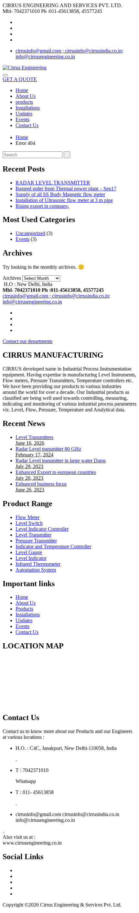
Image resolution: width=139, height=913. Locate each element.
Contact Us (27, 125)
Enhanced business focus (41, 484)
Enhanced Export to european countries (56, 472)
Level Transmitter (33, 535)
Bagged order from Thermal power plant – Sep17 (66, 188)
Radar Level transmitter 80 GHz (48, 449)
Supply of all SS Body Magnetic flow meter (60, 194)
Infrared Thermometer (38, 564)
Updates (24, 113)
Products (24, 608)
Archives (12, 278)
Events (22, 119)
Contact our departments (27, 341)
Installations (28, 108)
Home (22, 90)
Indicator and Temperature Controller (53, 546)
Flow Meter (27, 517)
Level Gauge (29, 552)
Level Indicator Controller (42, 529)
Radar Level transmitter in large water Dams (61, 460)
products (24, 102)
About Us (26, 96)
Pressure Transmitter (36, 540)
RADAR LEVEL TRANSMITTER (53, 182)
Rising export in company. (42, 206)
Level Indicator (31, 558)
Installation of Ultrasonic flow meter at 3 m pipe (64, 200)
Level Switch (29, 523)
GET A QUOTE (20, 79)
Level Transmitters (34, 437)
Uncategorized (30, 233)
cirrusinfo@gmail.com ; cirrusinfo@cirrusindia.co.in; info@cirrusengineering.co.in (69, 53)
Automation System (36, 570)
